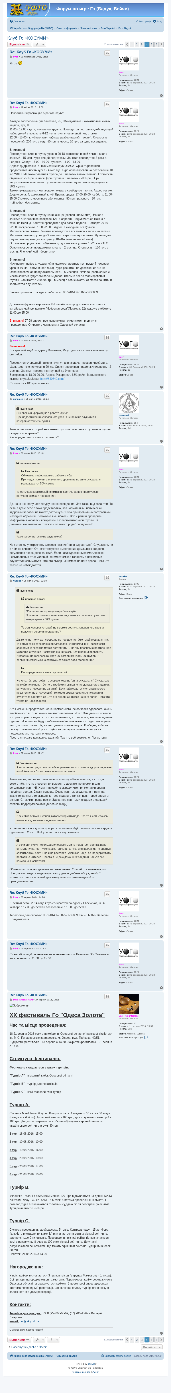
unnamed (124, 415)
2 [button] (137, 44)
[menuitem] (17, 21)
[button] (127, 44)
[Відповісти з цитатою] (107, 53)
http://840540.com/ (52, 378)
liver (121, 72)
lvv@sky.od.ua (29, 1321)
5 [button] (151, 44)
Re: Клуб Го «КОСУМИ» (31, 52)
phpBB (91, 1364)
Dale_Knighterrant (128, 1016)
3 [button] (141, 44)
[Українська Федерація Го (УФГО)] (29, 10)
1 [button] (132, 44)
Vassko (123, 576)
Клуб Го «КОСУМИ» (28, 38)
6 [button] (156, 44)
